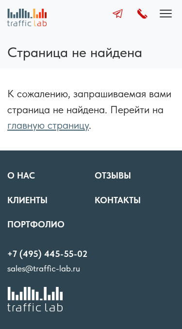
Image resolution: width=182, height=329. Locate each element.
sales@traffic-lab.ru (43, 268)
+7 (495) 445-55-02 (47, 254)
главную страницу (48, 125)
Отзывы (113, 175)
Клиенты (27, 200)
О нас (21, 175)
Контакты (118, 200)
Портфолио (36, 224)
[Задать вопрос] (118, 15)
